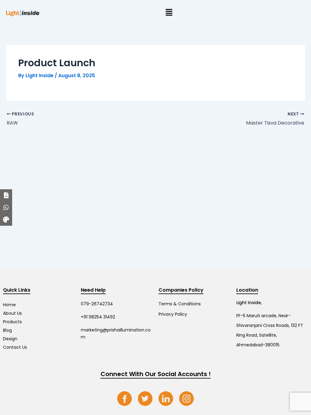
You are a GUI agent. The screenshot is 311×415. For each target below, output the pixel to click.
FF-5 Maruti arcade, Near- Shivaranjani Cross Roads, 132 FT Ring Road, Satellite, (269, 325)
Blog (7, 330)
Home (9, 305)
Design (10, 339)
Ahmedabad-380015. (258, 345)
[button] (169, 12)
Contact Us (15, 347)
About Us (12, 313)
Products (12, 322)
